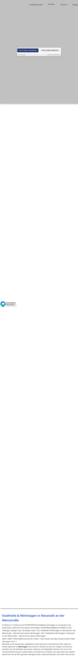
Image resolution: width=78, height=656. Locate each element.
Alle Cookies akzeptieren (28, 50)
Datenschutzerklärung (53, 55)
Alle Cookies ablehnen (50, 50)
